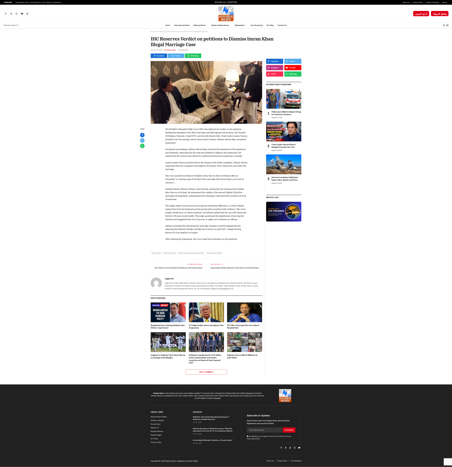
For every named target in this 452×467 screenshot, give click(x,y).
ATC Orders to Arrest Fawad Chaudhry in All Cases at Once (178, 268)
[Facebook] (142, 135)
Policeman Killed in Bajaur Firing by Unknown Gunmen (286, 113)
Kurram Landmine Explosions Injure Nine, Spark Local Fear (285, 178)
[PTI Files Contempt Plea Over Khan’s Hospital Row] (244, 312)
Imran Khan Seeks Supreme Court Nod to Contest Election (235, 268)
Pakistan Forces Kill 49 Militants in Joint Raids (242, 356)
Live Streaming (256, 25)
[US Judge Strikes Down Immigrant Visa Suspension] (206, 312)
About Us (406, 2)
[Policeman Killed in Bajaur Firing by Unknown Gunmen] (283, 99)
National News (200, 25)
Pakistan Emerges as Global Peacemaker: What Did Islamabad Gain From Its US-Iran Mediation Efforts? (213, 429)
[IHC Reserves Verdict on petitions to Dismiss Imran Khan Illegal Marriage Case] (206, 92)
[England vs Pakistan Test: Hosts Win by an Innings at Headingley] (168, 342)
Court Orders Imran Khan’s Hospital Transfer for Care (284, 145)
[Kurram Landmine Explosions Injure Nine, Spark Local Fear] (283, 164)
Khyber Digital (192, 461)
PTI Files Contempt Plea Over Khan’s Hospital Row (243, 326)
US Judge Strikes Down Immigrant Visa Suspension (206, 326)
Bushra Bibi (156, 253)
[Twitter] (142, 140)
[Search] (444, 25)
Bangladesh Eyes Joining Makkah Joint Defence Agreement (38, 2)
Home (167, 25)
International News (182, 25)
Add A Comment (206, 372)
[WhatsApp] (142, 146)
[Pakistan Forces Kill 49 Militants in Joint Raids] (244, 342)
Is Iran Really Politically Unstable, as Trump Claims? (212, 440)
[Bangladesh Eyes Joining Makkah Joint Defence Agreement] (168, 312)
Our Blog (270, 25)
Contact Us (282, 25)
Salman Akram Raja (214, 253)
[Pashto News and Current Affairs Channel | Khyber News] (225, 13)
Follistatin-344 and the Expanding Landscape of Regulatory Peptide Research (211, 418)
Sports (444, 2)
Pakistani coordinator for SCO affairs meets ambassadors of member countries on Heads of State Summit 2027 (205, 359)
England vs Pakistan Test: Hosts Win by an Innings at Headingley (168, 356)
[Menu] (447, 25)
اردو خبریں (421, 13)
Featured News (169, 253)
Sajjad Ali (169, 278)
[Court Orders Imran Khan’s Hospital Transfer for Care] (283, 131)
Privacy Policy (418, 2)
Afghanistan (240, 25)
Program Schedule (432, 2)
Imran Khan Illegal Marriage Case (191, 253)
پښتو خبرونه (439, 13)
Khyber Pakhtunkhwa (220, 25)
